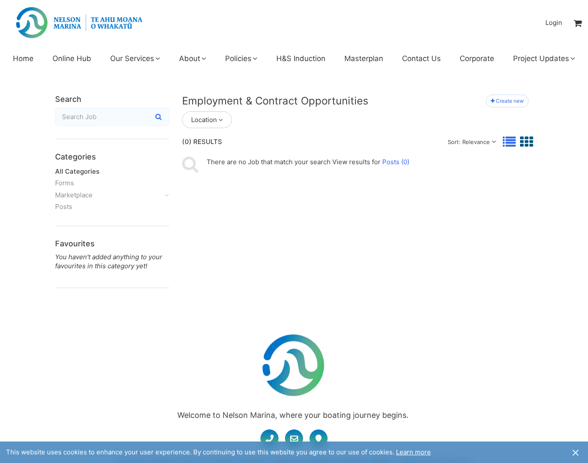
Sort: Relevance (469, 141)
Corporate (477, 58)
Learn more (413, 452)
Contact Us (421, 58)
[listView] (509, 142)
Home (23, 58)
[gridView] (526, 142)
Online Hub (72, 58)
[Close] (575, 452)
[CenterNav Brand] (79, 23)
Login (553, 22)
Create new (510, 101)
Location (204, 120)
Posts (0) (395, 162)
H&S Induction (300, 58)
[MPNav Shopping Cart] (578, 23)
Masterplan (363, 58)
